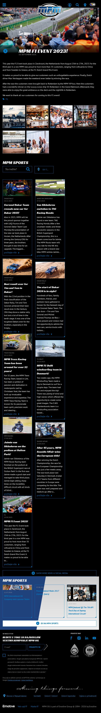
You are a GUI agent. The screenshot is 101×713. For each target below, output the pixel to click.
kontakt (37, 696)
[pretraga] (77, 3)
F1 (7, 99)
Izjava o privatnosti (87, 696)
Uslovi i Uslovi (51, 696)
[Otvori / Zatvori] (4, 4)
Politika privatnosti (14, 680)
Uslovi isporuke (68, 696)
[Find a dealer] (85, 3)
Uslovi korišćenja (27, 680)
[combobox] (44, 169)
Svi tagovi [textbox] (46, 169)
